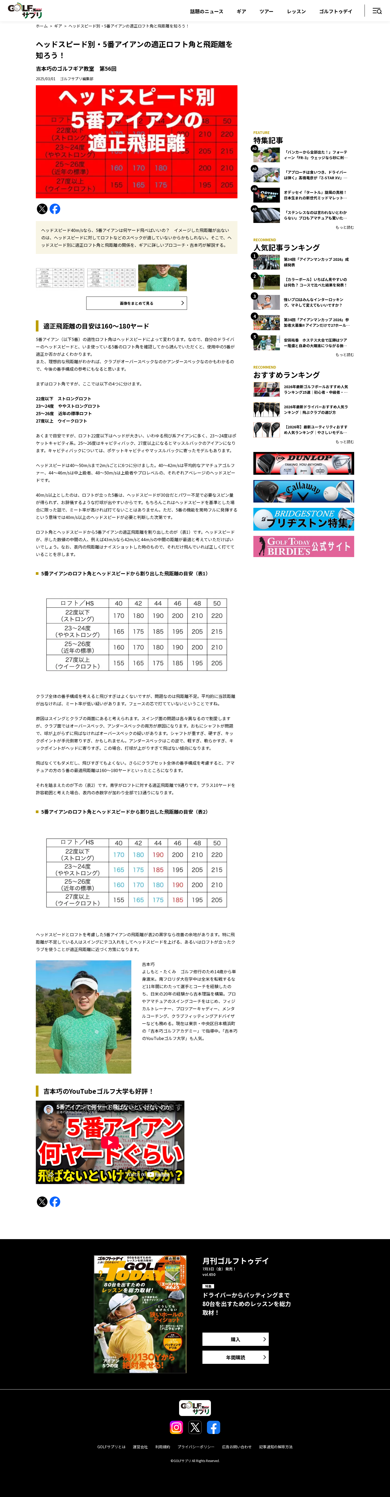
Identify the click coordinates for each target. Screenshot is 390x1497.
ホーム (42, 26)
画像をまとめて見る (136, 303)
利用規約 (162, 1446)
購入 (235, 1339)
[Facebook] (55, 209)
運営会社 (140, 1446)
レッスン (296, 11)
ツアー (266, 11)
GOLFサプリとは (111, 1446)
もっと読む (345, 227)
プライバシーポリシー (196, 1446)
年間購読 (235, 1357)
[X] (42, 209)
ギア (241, 11)
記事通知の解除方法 (276, 1446)
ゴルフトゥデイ (336, 11)
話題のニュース (206, 11)
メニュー (377, 11)
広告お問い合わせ (237, 1446)
